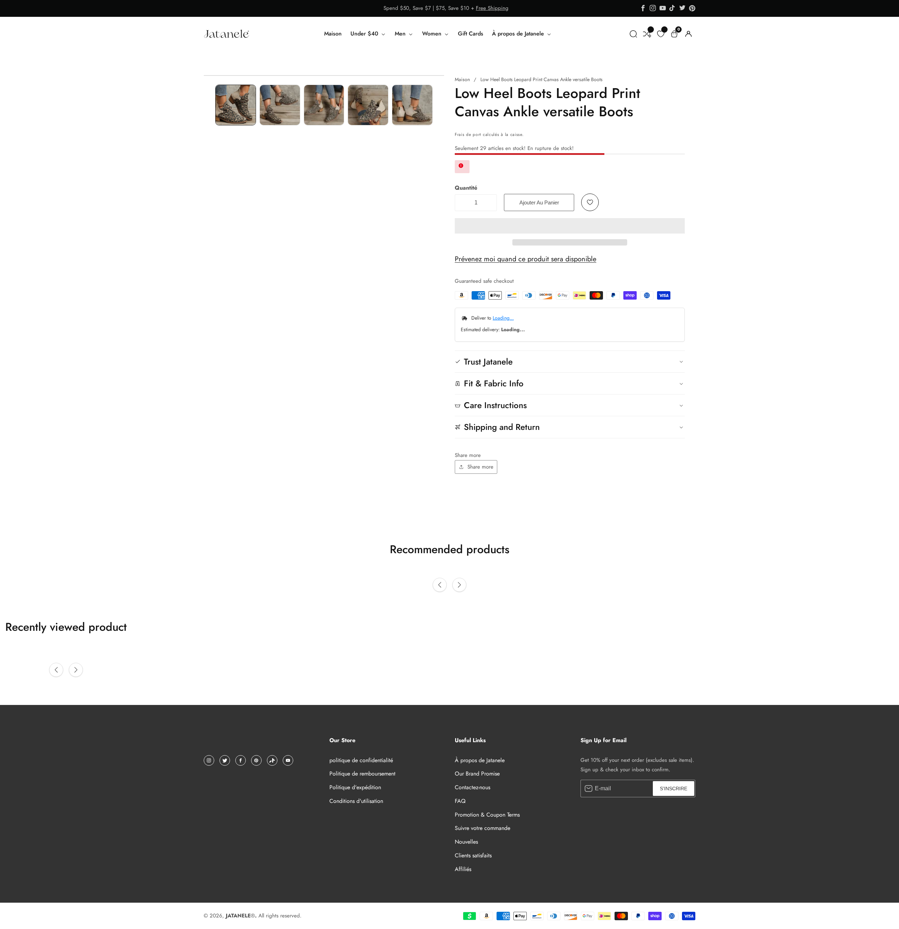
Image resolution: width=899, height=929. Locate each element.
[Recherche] (633, 34)
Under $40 (365, 34)
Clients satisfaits (473, 855)
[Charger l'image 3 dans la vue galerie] (324, 105)
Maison (333, 34)
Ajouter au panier (539, 202)
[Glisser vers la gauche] (209, 105)
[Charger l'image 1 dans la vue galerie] (235, 105)
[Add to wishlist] (590, 202)
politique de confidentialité (361, 760)
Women (432, 34)
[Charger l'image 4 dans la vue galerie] (368, 105)
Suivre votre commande (482, 828)
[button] (570, 226)
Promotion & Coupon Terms (487, 815)
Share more (480, 467)
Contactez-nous (472, 787)
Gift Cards (470, 34)
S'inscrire (673, 788)
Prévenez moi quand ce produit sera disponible (525, 259)
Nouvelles (466, 842)
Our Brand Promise (477, 774)
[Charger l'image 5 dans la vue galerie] (412, 105)
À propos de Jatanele (519, 34)
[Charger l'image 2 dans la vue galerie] (280, 105)
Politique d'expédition (355, 787)
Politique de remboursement (362, 774)
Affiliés (463, 869)
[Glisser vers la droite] (439, 105)
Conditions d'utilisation (356, 801)
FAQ (460, 801)
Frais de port (468, 134)
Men (401, 34)
